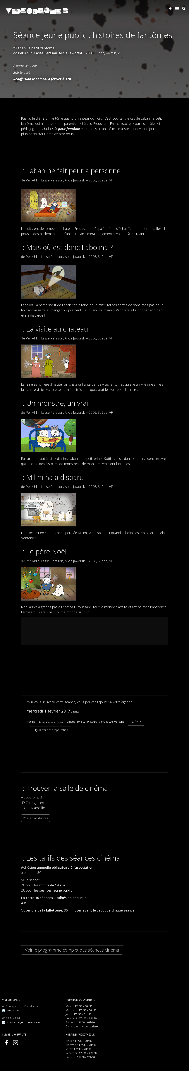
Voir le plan (12, 1010)
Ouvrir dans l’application (53, 730)
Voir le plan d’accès (35, 818)
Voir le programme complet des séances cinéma (72, 950)
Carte (138, 721)
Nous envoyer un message (22, 1022)
